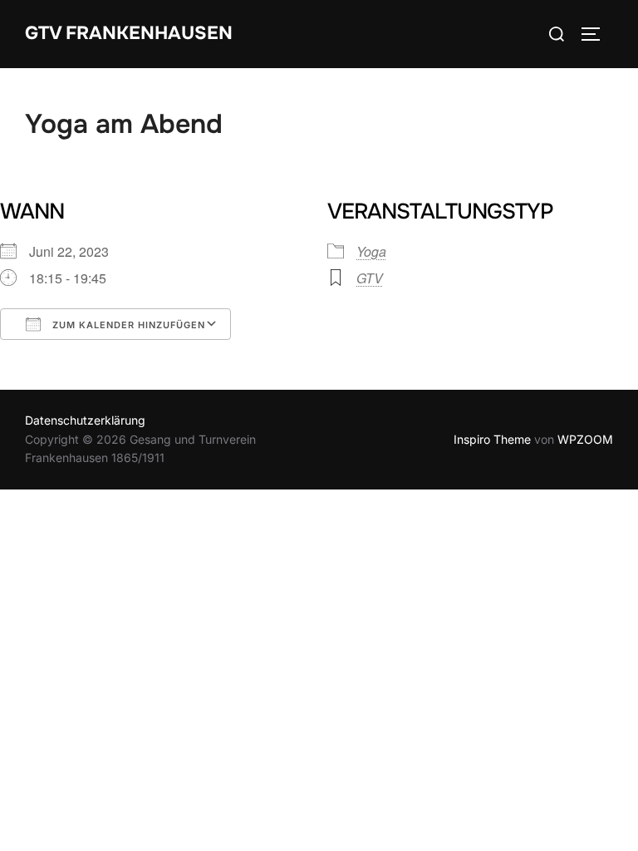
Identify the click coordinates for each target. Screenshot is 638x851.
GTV (369, 278)
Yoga (371, 251)
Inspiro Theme (492, 439)
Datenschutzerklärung (85, 420)
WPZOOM (585, 439)
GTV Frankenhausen (129, 33)
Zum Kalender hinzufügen (127, 325)
